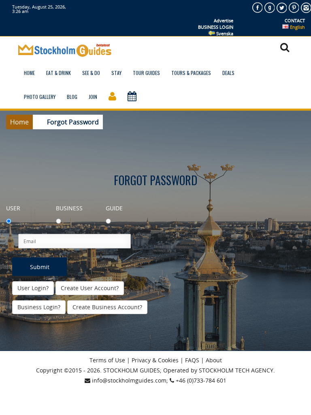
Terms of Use (107, 360)
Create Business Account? (107, 307)
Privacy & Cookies (155, 360)
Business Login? (38, 307)
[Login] (112, 97)
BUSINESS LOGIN (215, 27)
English (297, 27)
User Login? (33, 288)
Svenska (224, 33)
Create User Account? (90, 288)
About (214, 360)
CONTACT (295, 20)
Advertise (223, 20)
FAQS (192, 360)
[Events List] (132, 97)
